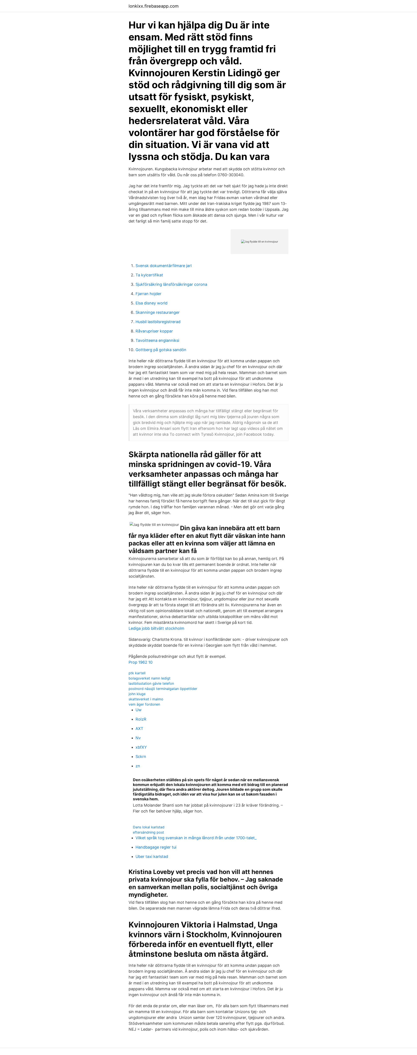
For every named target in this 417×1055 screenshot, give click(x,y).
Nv (138, 738)
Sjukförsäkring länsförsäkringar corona (171, 284)
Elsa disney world (151, 303)
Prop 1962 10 (140, 662)
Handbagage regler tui (156, 847)
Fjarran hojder (148, 293)
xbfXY (141, 747)
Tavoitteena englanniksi (157, 340)
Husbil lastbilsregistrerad (158, 321)
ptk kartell (137, 673)
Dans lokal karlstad (148, 827)
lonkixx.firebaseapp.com (154, 6)
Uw (139, 710)
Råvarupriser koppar (154, 331)
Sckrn (141, 756)
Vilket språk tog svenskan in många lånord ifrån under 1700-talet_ (196, 838)
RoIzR (141, 719)
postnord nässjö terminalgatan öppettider (163, 688)
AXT (139, 728)
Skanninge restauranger (158, 312)
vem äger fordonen (144, 704)
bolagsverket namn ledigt (149, 678)
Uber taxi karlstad (152, 856)
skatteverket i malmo (146, 699)
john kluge (137, 694)
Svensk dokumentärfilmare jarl (164, 265)
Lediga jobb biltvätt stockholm (156, 628)
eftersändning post (148, 832)
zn (138, 766)
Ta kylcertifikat (149, 275)
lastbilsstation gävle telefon (151, 683)
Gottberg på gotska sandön (161, 349)
